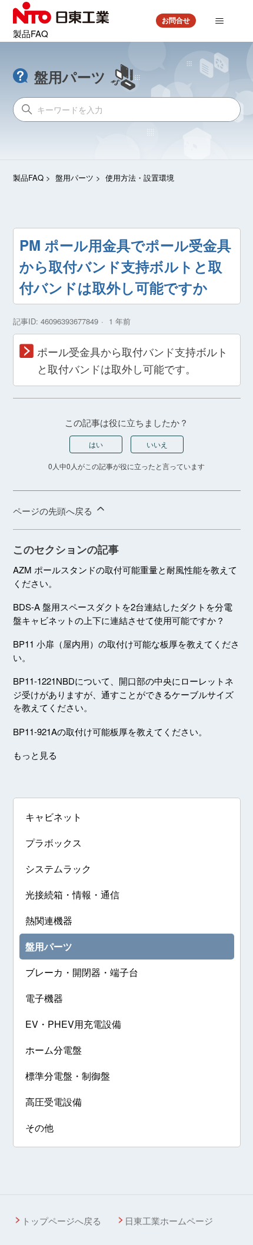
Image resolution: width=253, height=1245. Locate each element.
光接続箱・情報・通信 (72, 894)
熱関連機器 (48, 920)
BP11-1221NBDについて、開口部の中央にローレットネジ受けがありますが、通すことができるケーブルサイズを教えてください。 (123, 694)
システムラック (58, 868)
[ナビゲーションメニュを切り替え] (219, 21)
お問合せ (176, 20)
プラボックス (53, 842)
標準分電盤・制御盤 (67, 1076)
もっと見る (35, 755)
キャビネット (53, 817)
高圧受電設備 (53, 1101)
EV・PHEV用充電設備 (73, 1024)
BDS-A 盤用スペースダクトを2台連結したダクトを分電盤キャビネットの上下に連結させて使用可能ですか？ (122, 613)
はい (96, 444)
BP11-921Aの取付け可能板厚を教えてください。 (110, 731)
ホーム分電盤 (53, 1050)
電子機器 (44, 998)
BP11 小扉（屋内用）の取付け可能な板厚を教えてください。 (126, 650)
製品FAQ (28, 177)
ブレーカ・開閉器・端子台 (81, 972)
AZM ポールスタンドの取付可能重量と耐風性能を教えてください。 (125, 576)
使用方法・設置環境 (139, 177)
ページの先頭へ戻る (54, 510)
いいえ (157, 444)
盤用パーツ (74, 177)
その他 (39, 1127)
